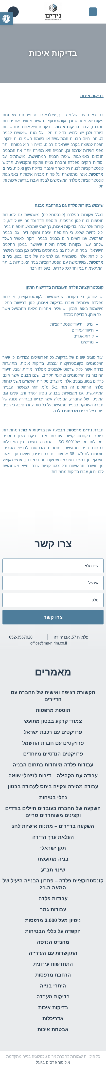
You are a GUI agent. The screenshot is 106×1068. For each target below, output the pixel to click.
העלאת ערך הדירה (53, 837)
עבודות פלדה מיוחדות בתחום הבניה (53, 764)
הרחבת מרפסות (53, 975)
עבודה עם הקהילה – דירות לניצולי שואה (53, 775)
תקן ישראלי (53, 848)
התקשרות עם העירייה (53, 953)
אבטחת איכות (53, 1029)
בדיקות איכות (53, 1007)
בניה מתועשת (53, 859)
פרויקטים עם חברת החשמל (53, 743)
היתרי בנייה (53, 985)
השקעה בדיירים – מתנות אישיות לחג (53, 826)
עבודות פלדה (53, 898)
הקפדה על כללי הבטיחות (53, 931)
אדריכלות (53, 1018)
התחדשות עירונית (53, 964)
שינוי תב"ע (53, 869)
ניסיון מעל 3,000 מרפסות (53, 920)
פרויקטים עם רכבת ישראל (53, 732)
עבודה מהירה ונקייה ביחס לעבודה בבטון (53, 786)
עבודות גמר (53, 909)
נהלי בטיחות (53, 797)
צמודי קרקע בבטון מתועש (53, 721)
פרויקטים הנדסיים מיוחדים (53, 754)
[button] (6, 18)
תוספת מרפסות (53, 710)
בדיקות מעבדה (53, 996)
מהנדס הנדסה (53, 942)
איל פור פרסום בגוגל (53, 1062)
